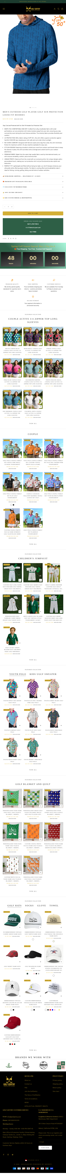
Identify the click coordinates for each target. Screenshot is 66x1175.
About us (27, 1080)
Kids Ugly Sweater (43, 674)
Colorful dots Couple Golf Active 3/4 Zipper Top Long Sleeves (33, 413)
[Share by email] (15, 238)
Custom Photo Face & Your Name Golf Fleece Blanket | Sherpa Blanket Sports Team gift (12, 879)
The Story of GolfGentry (32, 1095)
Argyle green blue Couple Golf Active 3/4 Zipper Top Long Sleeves (12, 350)
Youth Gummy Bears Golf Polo (53, 701)
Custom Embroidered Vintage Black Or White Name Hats (33, 1002)
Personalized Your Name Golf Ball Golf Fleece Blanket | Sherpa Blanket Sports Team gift (12, 812)
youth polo (17, 674)
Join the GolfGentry (31, 1091)
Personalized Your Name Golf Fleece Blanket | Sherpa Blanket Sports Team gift (53, 846)
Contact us (28, 1084)
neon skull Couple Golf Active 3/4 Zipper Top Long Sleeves (33, 350)
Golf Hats (14, 905)
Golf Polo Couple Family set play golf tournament (12, 495)
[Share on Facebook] (8, 238)
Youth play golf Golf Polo (33, 731)
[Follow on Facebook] (3, 1154)
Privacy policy (57, 1080)
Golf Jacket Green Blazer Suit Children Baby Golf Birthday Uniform (12, 650)
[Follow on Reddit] (12, 1154)
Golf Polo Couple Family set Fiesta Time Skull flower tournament (12, 462)
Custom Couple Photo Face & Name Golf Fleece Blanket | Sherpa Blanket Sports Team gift (33, 846)
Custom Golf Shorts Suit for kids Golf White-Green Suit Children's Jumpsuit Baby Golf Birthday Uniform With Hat (33, 587)
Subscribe (45, 1147)
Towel (54, 905)
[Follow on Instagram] (8, 1154)
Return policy (57, 1087)
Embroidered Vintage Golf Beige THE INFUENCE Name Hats (53, 934)
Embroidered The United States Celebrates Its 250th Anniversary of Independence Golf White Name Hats (53, 968)
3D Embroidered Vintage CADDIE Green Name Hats (12, 933)
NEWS (27, 1102)
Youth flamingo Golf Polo (12, 731)
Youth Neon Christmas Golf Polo (53, 731)
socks (29, 905)
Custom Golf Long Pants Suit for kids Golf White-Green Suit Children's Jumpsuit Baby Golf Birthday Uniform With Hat (12, 587)
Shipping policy (58, 1084)
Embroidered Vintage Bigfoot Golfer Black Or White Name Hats (12, 1002)
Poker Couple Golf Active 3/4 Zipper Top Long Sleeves (54, 350)
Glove (41, 905)
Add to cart (33, 213)
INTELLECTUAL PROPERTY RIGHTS (36, 1106)
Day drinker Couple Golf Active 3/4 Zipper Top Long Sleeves (12, 413)
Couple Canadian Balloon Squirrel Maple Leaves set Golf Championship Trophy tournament (33, 496)
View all (33, 423)
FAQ (26, 1087)
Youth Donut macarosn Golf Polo (12, 701)
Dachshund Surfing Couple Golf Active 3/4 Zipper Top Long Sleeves (33, 381)
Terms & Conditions (31, 1099)
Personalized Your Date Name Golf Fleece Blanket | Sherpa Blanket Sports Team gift (12, 846)
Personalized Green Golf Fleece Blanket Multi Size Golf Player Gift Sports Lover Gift (33, 812)
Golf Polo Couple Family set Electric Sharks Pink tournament (53, 462)
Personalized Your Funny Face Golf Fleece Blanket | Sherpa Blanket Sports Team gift (54, 812)
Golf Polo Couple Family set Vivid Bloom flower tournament (53, 495)
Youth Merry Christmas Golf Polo (33, 760)
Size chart (56, 1091)
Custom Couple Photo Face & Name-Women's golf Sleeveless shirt (12, 532)
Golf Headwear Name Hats (33, 967)
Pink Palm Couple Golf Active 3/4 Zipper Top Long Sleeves (12, 381)
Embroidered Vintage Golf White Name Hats (33, 933)
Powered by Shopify (42, 1164)
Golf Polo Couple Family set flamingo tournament (33, 532)
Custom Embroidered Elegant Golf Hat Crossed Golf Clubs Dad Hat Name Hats (12, 1037)
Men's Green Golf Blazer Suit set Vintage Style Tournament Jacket (33, 618)
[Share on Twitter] (11, 238)
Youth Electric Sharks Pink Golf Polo (33, 701)
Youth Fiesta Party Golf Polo (12, 760)
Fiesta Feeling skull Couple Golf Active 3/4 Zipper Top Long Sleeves (54, 381)
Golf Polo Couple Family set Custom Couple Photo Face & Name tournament (33, 462)
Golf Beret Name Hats (12, 966)
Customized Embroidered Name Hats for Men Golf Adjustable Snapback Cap (53, 1003)
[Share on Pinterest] (13, 238)
